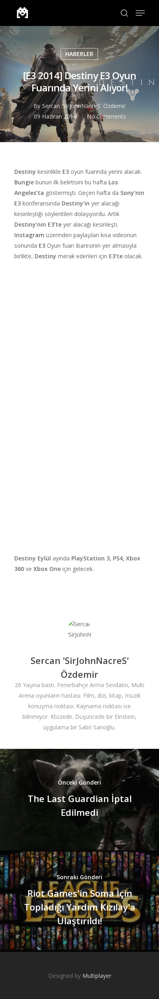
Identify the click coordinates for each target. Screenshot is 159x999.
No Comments (106, 116)
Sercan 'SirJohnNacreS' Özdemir (84, 106)
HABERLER (79, 54)
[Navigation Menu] (140, 13)
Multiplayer (96, 976)
